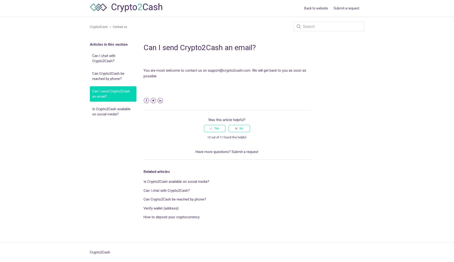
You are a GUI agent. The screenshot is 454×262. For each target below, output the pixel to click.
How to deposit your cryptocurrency (172, 217)
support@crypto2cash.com (229, 70)
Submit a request (346, 8)
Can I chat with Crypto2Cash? (103, 58)
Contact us (120, 27)
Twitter (153, 101)
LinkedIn (160, 101)
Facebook (146, 101)
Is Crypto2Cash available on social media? (111, 112)
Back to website (316, 8)
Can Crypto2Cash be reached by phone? (108, 76)
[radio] (214, 128)
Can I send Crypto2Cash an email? (111, 94)
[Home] (126, 11)
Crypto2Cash (99, 27)
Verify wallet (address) (161, 208)
